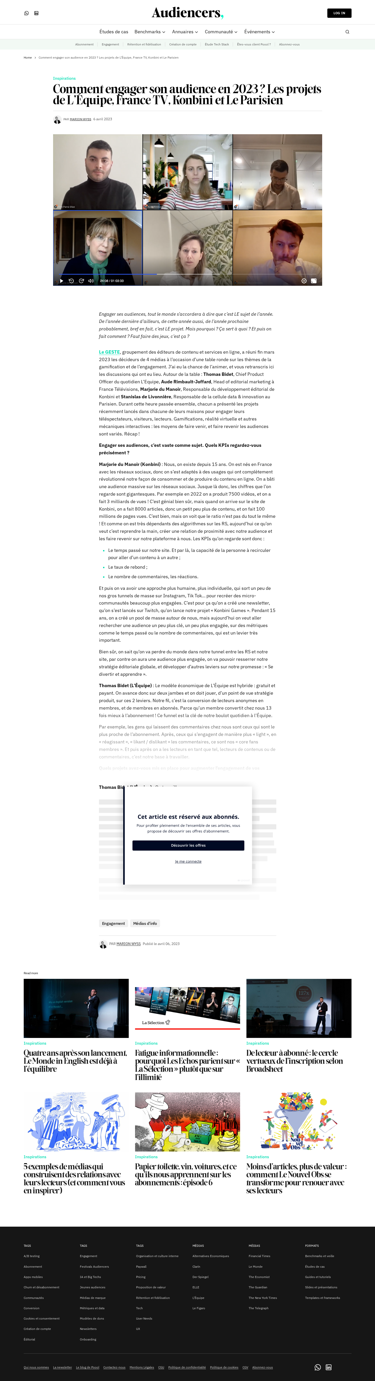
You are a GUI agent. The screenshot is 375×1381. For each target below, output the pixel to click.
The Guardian (258, 1287)
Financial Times (259, 1256)
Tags (27, 1246)
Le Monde (256, 1266)
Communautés (34, 1298)
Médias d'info (145, 923)
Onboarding (88, 1339)
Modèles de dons (92, 1318)
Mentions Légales (142, 1367)
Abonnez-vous (289, 44)
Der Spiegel (201, 1277)
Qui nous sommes (36, 1367)
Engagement (110, 44)
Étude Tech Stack (217, 44)
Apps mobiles (33, 1277)
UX (138, 1329)
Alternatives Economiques (211, 1256)
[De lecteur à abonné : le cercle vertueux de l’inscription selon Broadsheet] (299, 1008)
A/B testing (31, 1256)
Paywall (141, 1266)
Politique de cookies (224, 1367)
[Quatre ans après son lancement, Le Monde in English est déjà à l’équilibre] (76, 1008)
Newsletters (88, 1329)
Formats (312, 1246)
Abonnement (84, 44)
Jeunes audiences (92, 1287)
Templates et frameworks (322, 1298)
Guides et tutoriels (318, 1277)
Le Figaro (199, 1308)
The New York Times (263, 1298)
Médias (198, 1246)
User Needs (144, 1318)
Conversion (31, 1308)
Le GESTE (109, 352)
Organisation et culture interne (157, 1256)
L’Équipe (198, 1298)
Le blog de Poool (87, 1367)
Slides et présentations (321, 1287)
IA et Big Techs (90, 1277)
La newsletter (62, 1367)
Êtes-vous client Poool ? (254, 44)
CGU (161, 1367)
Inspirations (64, 78)
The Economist (259, 1277)
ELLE (196, 1287)
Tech (139, 1308)
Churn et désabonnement (41, 1287)
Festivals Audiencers (94, 1266)
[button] (347, 32)
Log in (339, 13)
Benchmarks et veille (319, 1256)
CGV (245, 1367)
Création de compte (183, 44)
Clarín (196, 1266)
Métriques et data (92, 1308)
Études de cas (315, 1266)
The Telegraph (259, 1308)
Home (28, 57)
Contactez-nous (114, 1367)
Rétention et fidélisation (144, 44)
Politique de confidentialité (187, 1367)
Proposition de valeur (151, 1287)
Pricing (140, 1277)
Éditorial (29, 1339)
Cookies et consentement (42, 1318)
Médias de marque (93, 1298)
